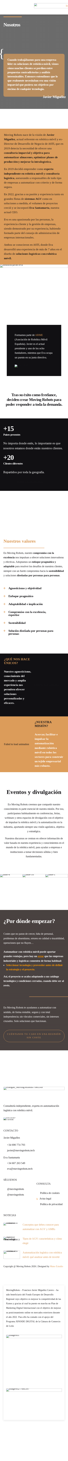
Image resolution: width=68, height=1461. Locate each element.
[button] (2, 884)
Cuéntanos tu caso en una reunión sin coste (34, 1036)
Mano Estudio (56, 1266)
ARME (39, 335)
